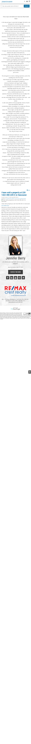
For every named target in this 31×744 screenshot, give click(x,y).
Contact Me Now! (15, 272)
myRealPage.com (15, 309)
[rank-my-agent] (23, 277)
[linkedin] (11, 277)
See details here (5, 205)
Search (27, 6)
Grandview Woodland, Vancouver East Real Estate (16, 198)
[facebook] (7, 277)
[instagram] (19, 277)
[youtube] (15, 277)
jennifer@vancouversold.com (15, 302)
